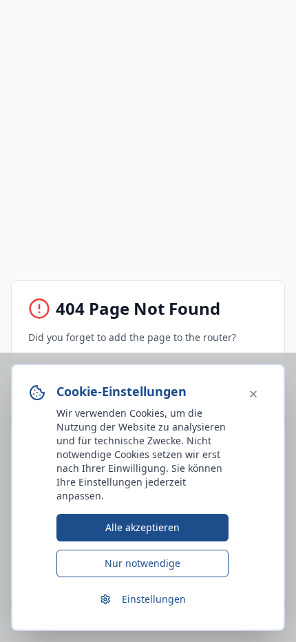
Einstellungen (154, 598)
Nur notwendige (142, 563)
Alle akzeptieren (142, 527)
